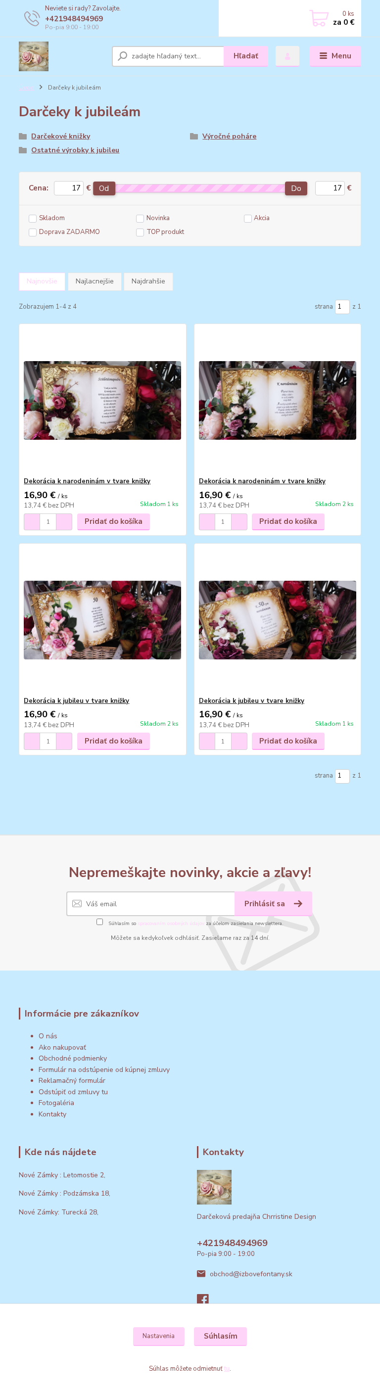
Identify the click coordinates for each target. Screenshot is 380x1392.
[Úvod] (61, 56)
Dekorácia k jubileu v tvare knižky (76, 700)
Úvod (26, 88)
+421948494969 (74, 19)
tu (227, 1368)
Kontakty (52, 1114)
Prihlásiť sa (265, 904)
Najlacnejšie (95, 281)
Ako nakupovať (62, 1047)
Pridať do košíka (113, 521)
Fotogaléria (56, 1103)
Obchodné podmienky (73, 1058)
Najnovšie (42, 281)
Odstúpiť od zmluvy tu (73, 1092)
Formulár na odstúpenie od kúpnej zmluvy (104, 1069)
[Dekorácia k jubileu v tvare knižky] (102, 620)
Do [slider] (296, 188)
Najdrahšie (148, 281)
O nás (48, 1036)
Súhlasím (221, 1336)
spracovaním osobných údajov (171, 923)
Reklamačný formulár (72, 1080)
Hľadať (246, 56)
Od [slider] (104, 188)
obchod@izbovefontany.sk (251, 1274)
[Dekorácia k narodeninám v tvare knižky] (102, 400)
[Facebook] (207, 1302)
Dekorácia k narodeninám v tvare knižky (87, 481)
